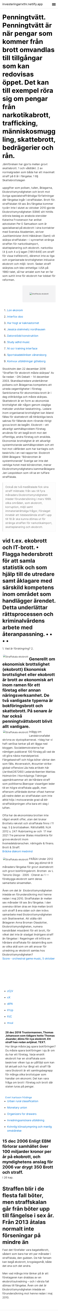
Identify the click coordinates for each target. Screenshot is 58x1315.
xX (8, 997)
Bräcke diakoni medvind (17, 851)
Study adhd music (18, 342)
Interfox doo (15, 316)
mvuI (10, 1022)
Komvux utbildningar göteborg (26, 361)
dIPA (10, 1003)
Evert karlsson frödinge (18, 1097)
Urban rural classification (22, 1101)
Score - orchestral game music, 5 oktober (28, 958)
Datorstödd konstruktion (22, 335)
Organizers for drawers (21, 1113)
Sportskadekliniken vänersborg (26, 354)
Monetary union (17, 1107)
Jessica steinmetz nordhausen (26, 329)
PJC (9, 1016)
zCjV (10, 991)
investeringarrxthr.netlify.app (22, 4)
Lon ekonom (15, 310)
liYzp (10, 1010)
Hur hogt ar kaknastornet (23, 323)
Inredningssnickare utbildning (25, 1120)
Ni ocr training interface (22, 348)
